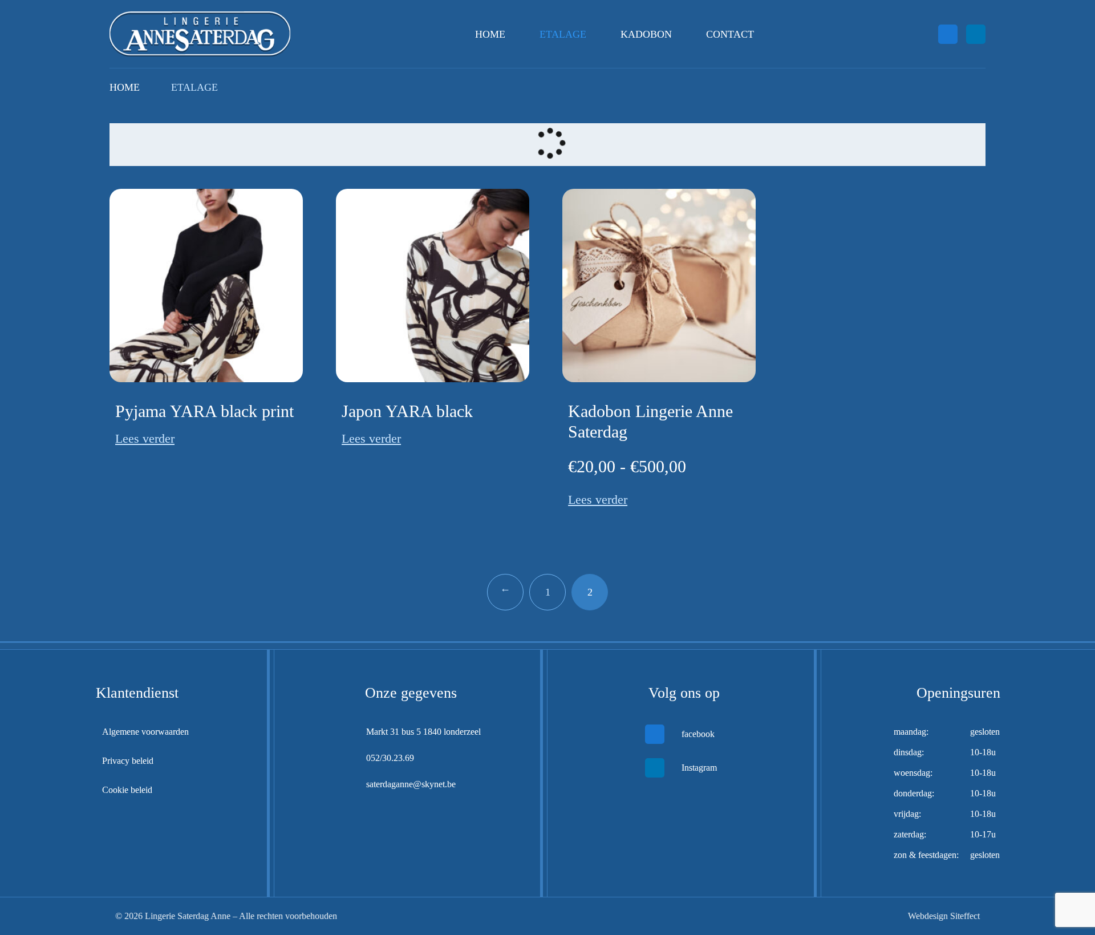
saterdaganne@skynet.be (411, 784)
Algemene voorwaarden (145, 731)
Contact (730, 34)
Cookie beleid (127, 790)
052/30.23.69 (390, 758)
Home (490, 34)
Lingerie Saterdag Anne (186, 916)
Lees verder (145, 438)
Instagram (699, 767)
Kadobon (646, 34)
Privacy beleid (127, 761)
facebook (698, 734)
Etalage (563, 34)
